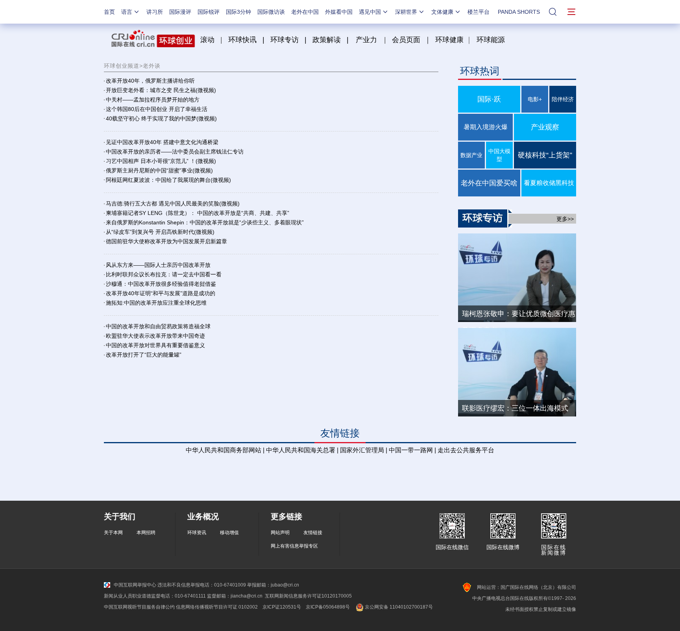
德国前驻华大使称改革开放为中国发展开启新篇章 (166, 241)
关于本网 (113, 532)
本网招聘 (146, 532)
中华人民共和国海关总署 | (302, 450)
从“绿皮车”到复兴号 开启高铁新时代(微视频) (160, 232)
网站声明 (280, 532)
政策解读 (327, 40)
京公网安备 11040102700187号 (398, 607)
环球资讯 (196, 532)
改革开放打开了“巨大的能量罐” (143, 355)
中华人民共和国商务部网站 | (225, 450)
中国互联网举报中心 (135, 585)
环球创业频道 (121, 65)
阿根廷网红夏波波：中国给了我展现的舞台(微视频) (168, 180)
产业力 (366, 40)
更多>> (565, 219)
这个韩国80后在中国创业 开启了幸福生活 (156, 109)
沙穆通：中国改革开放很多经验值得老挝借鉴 (161, 284)
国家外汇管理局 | (363, 450)
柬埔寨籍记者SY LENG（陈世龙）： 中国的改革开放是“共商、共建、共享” (197, 213)
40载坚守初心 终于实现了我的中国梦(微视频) (161, 118)
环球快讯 (242, 40)
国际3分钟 (238, 12)
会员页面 (406, 40)
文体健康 (442, 12)
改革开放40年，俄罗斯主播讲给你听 (150, 81)
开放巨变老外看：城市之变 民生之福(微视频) (161, 90)
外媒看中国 (339, 12)
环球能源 (491, 40)
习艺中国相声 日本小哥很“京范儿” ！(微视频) (161, 161)
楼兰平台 (479, 12)
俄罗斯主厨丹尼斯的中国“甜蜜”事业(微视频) (159, 170)
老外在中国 (305, 12)
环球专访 (284, 40)
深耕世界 (406, 12)
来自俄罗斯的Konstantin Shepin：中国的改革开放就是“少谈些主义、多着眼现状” (205, 222)
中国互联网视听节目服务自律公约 (139, 607)
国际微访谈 (271, 12)
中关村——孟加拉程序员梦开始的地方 (153, 99)
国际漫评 (180, 12)
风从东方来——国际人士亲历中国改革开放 (158, 265)
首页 (109, 12)
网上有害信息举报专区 (294, 546)
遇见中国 (370, 12)
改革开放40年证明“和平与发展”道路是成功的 (160, 293)
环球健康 (449, 40)
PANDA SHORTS (519, 12)
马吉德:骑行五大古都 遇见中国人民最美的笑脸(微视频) (173, 203)
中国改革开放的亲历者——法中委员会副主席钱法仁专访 (175, 151)
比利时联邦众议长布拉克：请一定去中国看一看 (164, 274)
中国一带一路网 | (412, 450)
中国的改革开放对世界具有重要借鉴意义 (155, 345)
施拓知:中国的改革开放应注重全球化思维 (156, 303)
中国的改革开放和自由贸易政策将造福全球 (158, 326)
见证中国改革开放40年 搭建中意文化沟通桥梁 (162, 142)
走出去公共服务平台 (466, 450)
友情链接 (312, 532)
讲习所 (154, 12)
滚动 (207, 40)
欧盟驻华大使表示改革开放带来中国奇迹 (155, 336)
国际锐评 (209, 12)
